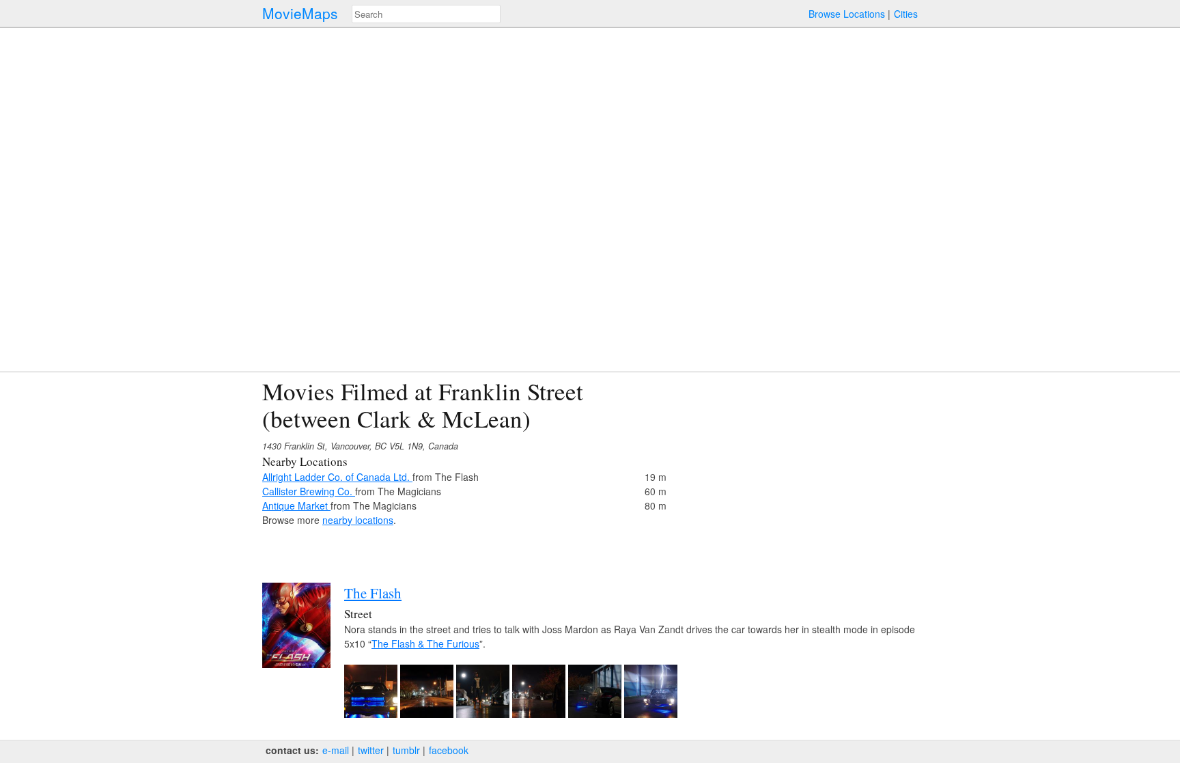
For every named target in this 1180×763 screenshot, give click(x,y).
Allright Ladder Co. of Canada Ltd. (337, 477)
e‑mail (335, 750)
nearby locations (357, 520)
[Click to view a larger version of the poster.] (296, 664)
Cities (906, 13)
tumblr (406, 750)
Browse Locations (847, 13)
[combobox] (426, 14)
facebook (448, 750)
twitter (371, 750)
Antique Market (296, 505)
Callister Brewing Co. (308, 491)
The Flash (373, 592)
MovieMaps (300, 13)
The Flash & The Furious (425, 643)
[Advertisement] (799, 473)
